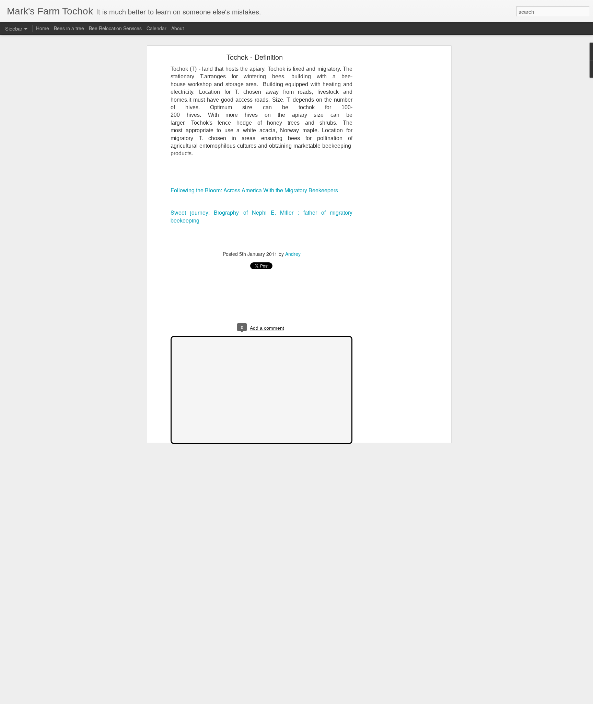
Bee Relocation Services (115, 28)
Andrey (293, 253)
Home (42, 28)
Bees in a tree (69, 28)
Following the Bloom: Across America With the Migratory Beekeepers (254, 190)
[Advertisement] (390, 163)
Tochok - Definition (254, 57)
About (177, 28)
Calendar (156, 28)
